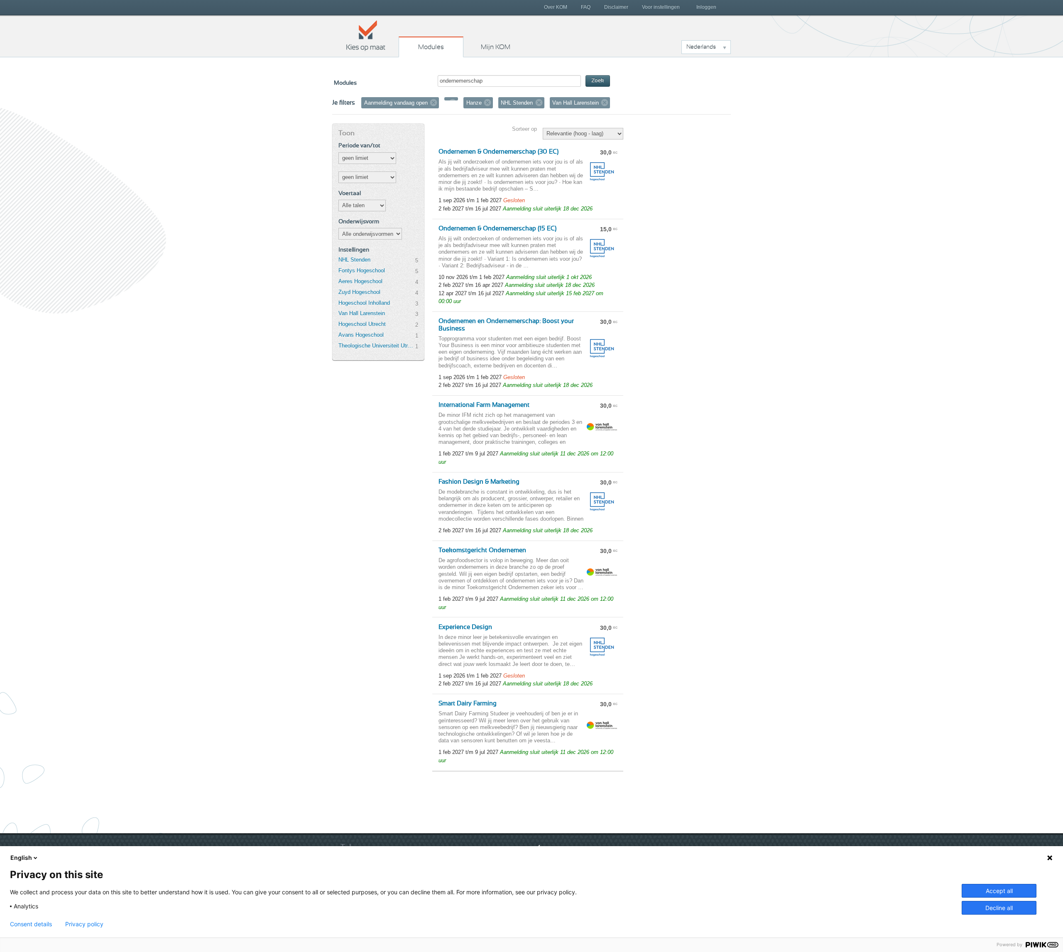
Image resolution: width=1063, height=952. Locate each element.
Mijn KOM (495, 47)
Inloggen (706, 7)
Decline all (999, 907)
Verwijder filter (433, 102)
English (21, 857)
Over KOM (555, 7)
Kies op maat (365, 35)
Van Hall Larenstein (361, 313)
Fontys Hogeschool (361, 270)
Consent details (31, 924)
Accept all (999, 890)
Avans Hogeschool (361, 335)
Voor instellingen (661, 7)
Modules (431, 47)
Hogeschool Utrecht (362, 324)
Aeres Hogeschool (360, 281)
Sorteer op (524, 129)
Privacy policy (84, 924)
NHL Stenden (354, 260)
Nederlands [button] (701, 47)
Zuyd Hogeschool (359, 292)
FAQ (585, 7)
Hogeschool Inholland (364, 303)
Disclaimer (616, 7)
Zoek (597, 80)
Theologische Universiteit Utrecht (376, 346)
